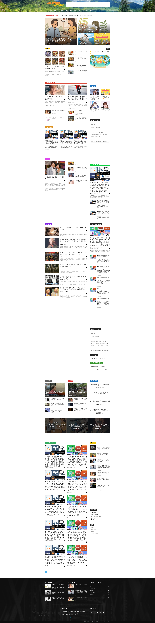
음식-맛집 (56, 10)
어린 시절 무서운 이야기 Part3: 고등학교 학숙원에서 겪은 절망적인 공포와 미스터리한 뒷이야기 (80, 409)
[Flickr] (97, 612)
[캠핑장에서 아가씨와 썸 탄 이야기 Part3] (71, 163)
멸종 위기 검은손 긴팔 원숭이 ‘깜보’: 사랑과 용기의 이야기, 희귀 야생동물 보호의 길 (57, 404)
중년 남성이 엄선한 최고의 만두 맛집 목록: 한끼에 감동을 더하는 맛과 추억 (81, 58)
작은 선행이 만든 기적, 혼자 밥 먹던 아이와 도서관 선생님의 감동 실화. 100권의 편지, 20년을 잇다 (58, 586)
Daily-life (47, 64)
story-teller (46, 69)
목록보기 (93, 124)
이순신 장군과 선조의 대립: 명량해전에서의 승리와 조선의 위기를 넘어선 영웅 (73, 253)
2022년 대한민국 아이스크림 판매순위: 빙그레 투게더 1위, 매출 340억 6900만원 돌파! (81, 112)
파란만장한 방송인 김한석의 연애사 (54, 177)
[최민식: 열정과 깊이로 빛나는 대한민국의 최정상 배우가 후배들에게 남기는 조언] (93, 461)
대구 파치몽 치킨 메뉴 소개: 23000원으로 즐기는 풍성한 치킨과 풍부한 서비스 (81, 65)
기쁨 (83, 10)
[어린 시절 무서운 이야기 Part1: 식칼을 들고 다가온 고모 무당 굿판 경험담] (70, 400)
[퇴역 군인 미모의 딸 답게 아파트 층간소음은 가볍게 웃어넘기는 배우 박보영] (105, 104)
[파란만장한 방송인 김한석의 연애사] (55, 168)
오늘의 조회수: (94, 512)
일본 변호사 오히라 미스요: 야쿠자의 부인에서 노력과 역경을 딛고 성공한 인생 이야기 (100, 401)
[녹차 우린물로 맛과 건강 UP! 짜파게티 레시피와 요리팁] (71, 53)
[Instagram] (100, 612)
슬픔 (87, 10)
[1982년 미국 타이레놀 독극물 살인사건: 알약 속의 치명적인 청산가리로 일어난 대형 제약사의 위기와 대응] (47, 410)
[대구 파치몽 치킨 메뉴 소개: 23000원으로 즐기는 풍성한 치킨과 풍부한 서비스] (71, 65)
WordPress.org (94, 533)
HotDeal (91, 235)
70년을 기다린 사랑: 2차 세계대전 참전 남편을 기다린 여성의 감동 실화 (58, 592)
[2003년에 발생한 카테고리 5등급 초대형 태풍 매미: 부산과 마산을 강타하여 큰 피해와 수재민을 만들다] (77, 425)
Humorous (97, 40)
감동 (71, 10)
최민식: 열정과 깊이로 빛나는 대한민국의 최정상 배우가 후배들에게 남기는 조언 (103, 460)
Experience (56, 422)
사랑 (47, 10)
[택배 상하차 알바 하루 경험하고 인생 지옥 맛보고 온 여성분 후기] (71, 118)
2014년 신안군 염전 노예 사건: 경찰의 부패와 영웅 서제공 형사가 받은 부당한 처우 (55, 392)
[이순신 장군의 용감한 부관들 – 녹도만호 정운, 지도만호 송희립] (93, 455)
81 (56, 572)
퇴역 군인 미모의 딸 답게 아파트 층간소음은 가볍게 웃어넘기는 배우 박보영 (105, 109)
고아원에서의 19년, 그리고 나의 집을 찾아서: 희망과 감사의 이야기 (58, 598)
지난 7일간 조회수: (95, 516)
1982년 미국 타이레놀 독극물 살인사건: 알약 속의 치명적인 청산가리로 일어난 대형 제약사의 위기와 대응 (57, 410)
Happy (101, 107)
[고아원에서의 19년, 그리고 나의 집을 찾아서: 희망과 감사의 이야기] (47, 400)
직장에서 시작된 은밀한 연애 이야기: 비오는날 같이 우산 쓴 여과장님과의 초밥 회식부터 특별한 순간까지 (94, 110)
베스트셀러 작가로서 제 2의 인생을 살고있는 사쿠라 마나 (69, 15)
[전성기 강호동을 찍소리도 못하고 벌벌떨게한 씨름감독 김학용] (48, 112)
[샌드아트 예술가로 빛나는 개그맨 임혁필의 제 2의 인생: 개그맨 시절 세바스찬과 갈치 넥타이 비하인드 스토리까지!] (93, 447)
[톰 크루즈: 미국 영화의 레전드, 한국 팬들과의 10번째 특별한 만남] (93, 480)
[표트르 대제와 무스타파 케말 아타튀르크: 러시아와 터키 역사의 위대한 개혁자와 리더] (93, 485)
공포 (67, 10)
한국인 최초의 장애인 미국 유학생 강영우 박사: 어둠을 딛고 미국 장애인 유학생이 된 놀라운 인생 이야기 (73, 289)
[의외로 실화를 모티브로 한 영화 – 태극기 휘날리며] (52, 231)
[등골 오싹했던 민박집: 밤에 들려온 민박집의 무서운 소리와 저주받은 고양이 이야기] (77, 390)
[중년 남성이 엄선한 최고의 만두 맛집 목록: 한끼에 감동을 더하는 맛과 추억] (71, 59)
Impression (81, 25)
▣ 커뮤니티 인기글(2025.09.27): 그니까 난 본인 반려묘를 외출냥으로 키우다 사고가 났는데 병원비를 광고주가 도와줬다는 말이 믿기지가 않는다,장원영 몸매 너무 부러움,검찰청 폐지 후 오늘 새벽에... (66, 144)
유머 (51, 10)
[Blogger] (91, 612)
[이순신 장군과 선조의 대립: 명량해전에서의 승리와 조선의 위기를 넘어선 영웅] (52, 256)
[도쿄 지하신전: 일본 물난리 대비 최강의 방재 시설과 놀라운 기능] (52, 268)
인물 (79, 10)
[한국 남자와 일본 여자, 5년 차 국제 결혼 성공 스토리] (86, 39)
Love (80, 40)
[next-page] (48, 78)
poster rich (91, 193)
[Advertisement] (88, 4)
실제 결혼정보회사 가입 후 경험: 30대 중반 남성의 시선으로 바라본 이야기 (81, 169)
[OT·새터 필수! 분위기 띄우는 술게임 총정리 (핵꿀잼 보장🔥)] (102, 39)
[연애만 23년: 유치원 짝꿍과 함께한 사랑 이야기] (71, 182)
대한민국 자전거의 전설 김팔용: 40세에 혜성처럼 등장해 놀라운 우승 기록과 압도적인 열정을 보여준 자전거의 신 (77, 99)
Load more (100, 490)
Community (92, 180)
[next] (108, 15)
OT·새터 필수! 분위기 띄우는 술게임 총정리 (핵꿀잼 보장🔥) (105, 97)
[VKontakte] (103, 612)
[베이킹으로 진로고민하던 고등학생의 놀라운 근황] (55, 58)
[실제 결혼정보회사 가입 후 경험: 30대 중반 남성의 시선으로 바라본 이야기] (71, 169)
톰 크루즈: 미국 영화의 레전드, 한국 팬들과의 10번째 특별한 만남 (103, 479)
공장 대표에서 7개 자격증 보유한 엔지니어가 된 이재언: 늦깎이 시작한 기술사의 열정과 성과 (73, 240)
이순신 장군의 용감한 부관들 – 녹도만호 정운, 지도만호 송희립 (100, 393)
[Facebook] (94, 612)
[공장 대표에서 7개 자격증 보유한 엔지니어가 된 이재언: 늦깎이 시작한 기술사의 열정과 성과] (52, 243)
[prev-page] (46, 78)
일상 (75, 10)
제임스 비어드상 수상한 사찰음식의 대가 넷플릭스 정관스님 (81, 71)
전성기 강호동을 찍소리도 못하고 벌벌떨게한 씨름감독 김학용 (103, 473)
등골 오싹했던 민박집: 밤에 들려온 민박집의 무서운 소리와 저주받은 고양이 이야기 (77, 392)
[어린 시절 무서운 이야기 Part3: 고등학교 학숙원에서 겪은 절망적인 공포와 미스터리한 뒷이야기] (70, 409)
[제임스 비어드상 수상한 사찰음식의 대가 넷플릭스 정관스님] (71, 72)
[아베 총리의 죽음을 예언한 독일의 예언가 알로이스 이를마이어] (52, 280)
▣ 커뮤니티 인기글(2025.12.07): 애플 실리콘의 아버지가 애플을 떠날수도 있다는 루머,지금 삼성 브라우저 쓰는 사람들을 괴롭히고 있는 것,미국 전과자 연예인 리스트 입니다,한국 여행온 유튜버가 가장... (80, 144)
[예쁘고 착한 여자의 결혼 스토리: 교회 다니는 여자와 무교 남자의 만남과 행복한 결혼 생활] (71, 175)
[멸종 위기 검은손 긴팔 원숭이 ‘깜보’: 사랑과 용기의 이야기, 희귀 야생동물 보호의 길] (47, 404)
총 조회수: (93, 518)
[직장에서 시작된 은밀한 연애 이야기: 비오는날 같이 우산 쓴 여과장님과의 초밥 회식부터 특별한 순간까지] (94, 104)
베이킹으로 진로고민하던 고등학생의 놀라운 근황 (54, 67)
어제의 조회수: (94, 514)
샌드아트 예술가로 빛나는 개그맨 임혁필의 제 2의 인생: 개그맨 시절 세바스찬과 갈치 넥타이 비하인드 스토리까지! (103, 447)
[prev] (106, 15)
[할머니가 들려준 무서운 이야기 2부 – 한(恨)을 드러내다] (70, 404)
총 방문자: (93, 519)
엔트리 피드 (93, 529)
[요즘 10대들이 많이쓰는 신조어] (48, 118)
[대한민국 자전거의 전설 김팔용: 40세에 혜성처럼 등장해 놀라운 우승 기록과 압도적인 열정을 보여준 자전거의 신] (77, 90)
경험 (91, 10)
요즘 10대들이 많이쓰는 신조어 (58, 117)
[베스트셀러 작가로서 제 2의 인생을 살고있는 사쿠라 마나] (55, 90)
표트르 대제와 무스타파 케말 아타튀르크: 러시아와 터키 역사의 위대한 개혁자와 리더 (103, 485)
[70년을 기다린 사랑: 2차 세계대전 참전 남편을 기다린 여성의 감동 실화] (48, 592)
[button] (108, 10)
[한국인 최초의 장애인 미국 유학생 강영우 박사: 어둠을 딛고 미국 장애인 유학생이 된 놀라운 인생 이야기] (52, 291)
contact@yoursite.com (71, 617)
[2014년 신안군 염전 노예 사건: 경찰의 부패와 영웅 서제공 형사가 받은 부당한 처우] (55, 390)
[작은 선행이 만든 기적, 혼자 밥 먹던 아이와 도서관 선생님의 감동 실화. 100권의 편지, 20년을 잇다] (94, 25)
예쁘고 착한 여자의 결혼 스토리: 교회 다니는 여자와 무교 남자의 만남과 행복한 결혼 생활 (81, 175)
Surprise (69, 94)
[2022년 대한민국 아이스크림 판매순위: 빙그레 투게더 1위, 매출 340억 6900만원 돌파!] (71, 112)
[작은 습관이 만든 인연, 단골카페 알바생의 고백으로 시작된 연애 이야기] (61, 31)
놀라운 (62, 10)
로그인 (92, 527)
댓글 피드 (93, 531)
